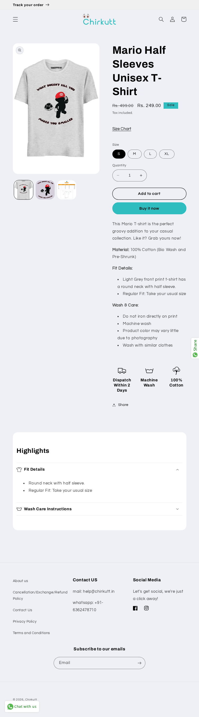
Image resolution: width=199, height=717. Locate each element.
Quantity (119, 165)
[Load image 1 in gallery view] (23, 189)
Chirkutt (31, 699)
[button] (15, 19)
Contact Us (22, 610)
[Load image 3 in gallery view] (66, 189)
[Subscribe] (139, 663)
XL (167, 154)
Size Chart (121, 129)
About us (20, 581)
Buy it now (149, 208)
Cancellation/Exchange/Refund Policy (40, 595)
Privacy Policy (25, 621)
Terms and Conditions (31, 633)
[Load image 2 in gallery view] (45, 189)
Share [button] (123, 405)
